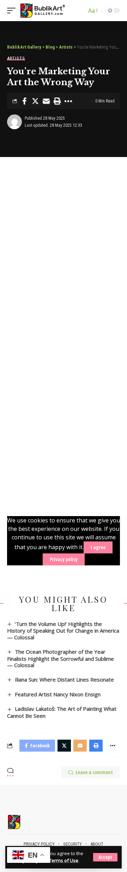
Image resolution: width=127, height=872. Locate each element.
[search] (79, 10)
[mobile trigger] (13, 10)
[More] (68, 101)
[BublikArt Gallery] (46, 10)
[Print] (57, 101)
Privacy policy (64, 559)
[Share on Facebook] (24, 101)
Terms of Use (63, 860)
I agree (98, 547)
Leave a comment (94, 772)
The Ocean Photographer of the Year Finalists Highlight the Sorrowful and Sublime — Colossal (60, 658)
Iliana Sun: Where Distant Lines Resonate (64, 679)
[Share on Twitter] (35, 101)
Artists (16, 58)
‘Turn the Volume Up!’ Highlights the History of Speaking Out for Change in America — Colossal (63, 630)
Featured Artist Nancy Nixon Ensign (58, 694)
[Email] (46, 101)
